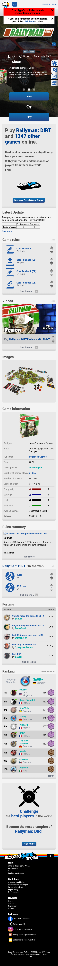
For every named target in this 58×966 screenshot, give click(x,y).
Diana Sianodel (27, 700)
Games (11, 903)
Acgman (23, 767)
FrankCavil (20, 628)
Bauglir (18, 657)
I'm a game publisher (16, 882)
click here (29, 21)
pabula (18, 618)
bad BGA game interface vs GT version (31, 635)
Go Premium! (13, 892)
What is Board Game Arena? (19, 866)
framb (22, 751)
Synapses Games (38, 456)
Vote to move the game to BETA (28, 616)
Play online (29, 843)
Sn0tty (38, 679)
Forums (11, 908)
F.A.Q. (10, 871)
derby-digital (35, 467)
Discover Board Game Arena (28, 200)
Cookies (29, 956)
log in (54, 4)
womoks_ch (21, 637)
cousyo (23, 689)
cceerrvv (23, 759)
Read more (29, 556)
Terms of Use (19, 954)
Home (10, 901)
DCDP (22, 733)
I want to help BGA (15, 887)
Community (12, 906)
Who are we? (13, 868)
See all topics (29, 662)
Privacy (44, 954)
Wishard (23, 725)
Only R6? (16, 654)
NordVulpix (25, 708)
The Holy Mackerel (24, 742)
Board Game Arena (15, 952)
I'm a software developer (18, 885)
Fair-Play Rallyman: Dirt (24, 644)
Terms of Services (33, 954)
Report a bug (13, 889)
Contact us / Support (16, 873)
